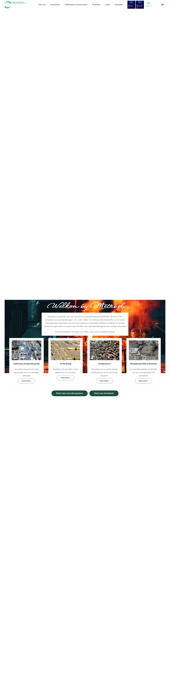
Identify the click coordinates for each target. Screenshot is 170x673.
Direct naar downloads (104, 393)
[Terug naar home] (16, 4)
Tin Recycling (65, 363)
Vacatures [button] (118, 4)
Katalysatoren (104, 363)
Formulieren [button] (55, 4)
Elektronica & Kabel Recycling (26, 363)
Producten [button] (96, 4)
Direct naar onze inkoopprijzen (69, 393)
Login (107, 4)
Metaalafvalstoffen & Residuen (143, 363)
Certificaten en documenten (76, 4)
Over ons (41, 4)
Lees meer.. (26, 381)
